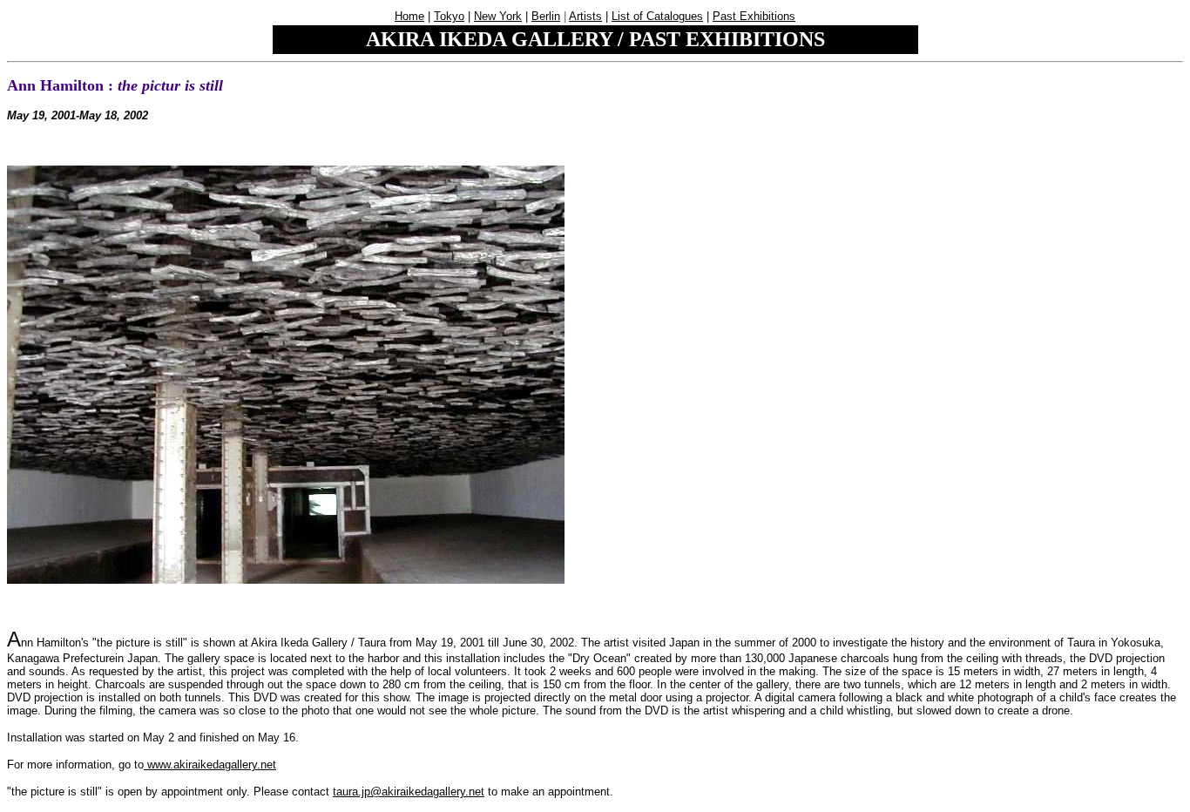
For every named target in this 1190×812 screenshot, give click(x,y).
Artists (585, 16)
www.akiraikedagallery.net (210, 764)
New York (498, 16)
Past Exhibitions (754, 16)
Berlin (545, 16)
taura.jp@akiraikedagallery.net (408, 791)
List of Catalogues (657, 16)
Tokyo (449, 16)
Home (409, 16)
